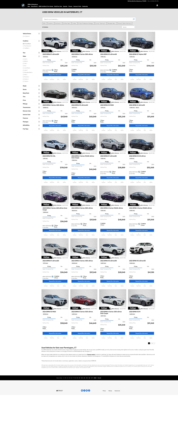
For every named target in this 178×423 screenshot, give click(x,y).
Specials (65, 6)
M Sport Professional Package (85, 23)
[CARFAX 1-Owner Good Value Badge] (74, 70)
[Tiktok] (89, 390)
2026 (44, 23)
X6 (89, 377)
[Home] (23, 5)
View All (99, 377)
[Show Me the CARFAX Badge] (56, 121)
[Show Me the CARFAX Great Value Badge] (131, 70)
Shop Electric (34, 6)
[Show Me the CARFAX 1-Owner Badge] (131, 121)
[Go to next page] (154, 343)
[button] (55, 56)
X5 (87, 377)
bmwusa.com (117, 390)
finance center (91, 354)
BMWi (95, 377)
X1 (79, 377)
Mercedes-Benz (112, 23)
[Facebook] (82, 390)
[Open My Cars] (157, 5)
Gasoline (50, 23)
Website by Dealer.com (63, 390)
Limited (74, 23)
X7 (92, 377)
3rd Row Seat (67, 23)
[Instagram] (84, 390)
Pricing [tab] (49, 60)
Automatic (58, 23)
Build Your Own (58, 6)
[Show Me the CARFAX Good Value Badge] (56, 70)
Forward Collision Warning (125, 23)
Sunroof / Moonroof (100, 23)
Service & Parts (77, 6)
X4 (84, 377)
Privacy (104, 390)
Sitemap (110, 390)
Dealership (85, 6)
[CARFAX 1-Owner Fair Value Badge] (114, 70)
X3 (82, 377)
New (29, 6)
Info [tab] (61, 60)
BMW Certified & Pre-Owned (46, 6)
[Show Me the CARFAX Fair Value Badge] (45, 172)
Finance (70, 6)
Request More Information (55, 74)
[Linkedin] (87, 390)
